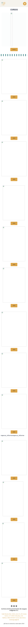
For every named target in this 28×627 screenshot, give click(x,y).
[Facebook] (11, 606)
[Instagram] (14, 606)
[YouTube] (16, 606)
